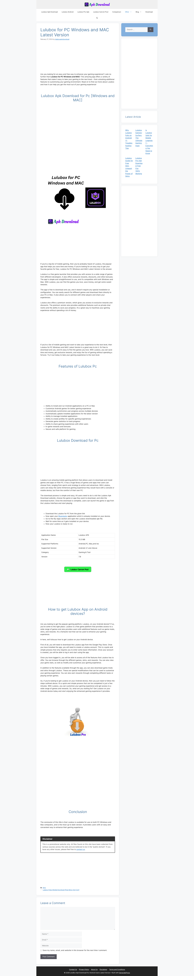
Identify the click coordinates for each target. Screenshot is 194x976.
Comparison (116, 12)
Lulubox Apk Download (49, 12)
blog (44, 887)
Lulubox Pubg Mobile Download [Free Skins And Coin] (61, 890)
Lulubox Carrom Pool (100, 12)
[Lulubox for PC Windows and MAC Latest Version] (77, 158)
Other (127, 12)
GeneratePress (124, 973)
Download (149, 12)
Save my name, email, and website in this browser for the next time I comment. (75, 950)
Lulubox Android (67, 12)
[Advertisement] (77, 58)
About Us (94, 969)
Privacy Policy (84, 969)
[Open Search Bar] (97, 18)
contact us (80, 849)
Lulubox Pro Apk (83, 12)
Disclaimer (103, 969)
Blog (137, 12)
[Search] (150, 29)
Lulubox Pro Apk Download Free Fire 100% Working (138, 166)
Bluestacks (62, 516)
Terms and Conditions (117, 969)
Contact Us (73, 969)
